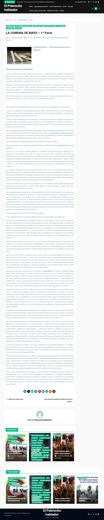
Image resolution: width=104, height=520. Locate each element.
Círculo (40, 440)
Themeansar (7, 515)
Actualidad (18, 26)
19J (12, 26)
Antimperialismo (37, 26)
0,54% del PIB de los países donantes (61, 133)
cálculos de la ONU (17, 130)
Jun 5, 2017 (34, 458)
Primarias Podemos (37, 459)
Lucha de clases (60, 26)
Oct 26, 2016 (58, 458)
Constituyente (12, 440)
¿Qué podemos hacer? (41, 6)
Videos (62, 10)
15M (8, 26)
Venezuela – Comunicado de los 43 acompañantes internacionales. (15, 452)
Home (31, 6)
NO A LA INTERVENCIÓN (14, 442)
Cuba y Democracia (55, 6)
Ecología (46, 447)
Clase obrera (65, 37)
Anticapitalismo (27, 26)
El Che (65, 6)
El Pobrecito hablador (13, 8)
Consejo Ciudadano (37, 442)
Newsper (25, 513)
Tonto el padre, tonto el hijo (37, 10)
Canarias (34, 440)
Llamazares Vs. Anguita (85, 499)
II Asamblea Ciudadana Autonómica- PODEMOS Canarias (39, 452)
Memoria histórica (44, 495)
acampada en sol (47, 37)
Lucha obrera (10, 28)
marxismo (18, 28)
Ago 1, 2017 (11, 458)
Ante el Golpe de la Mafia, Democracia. (62, 452)
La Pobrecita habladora (17, 37)
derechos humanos (49, 26)
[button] (99, 9)
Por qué (70, 6)
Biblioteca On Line (52, 10)
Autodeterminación (45, 438)
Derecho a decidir (36, 445)
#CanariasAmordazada (38, 435)
